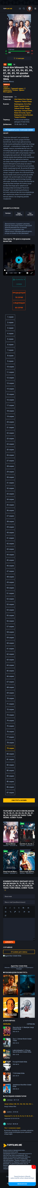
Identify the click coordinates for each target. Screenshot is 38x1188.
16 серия (10, 400)
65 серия (10, 671)
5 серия (10, 339)
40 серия (10, 533)
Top (7, 8)
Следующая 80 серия (19, 305)
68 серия (10, 687)
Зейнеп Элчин (19, 108)
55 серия (10, 615)
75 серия (10, 726)
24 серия (10, 444)
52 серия (10, 599)
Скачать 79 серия (20, 282)
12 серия (10, 378)
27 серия (10, 461)
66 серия (10, 676)
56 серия (10, 621)
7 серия (10, 350)
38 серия (10, 521)
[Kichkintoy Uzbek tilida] (10, 1007)
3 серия (10, 328)
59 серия (10, 638)
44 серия (10, 555)
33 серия (10, 494)
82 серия (10, 765)
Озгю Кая (27, 104)
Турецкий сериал (17, 88)
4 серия (10, 334)
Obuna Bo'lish (22, 1184)
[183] (6, 51)
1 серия (10, 317)
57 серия (10, 627)
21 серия (10, 428)
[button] (6, 908)
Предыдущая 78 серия (19, 295)
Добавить (9, 942)
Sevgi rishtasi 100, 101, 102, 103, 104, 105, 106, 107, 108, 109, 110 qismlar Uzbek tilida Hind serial (19, 1104)
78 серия (10, 743)
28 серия (10, 466)
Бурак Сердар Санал (21, 106)
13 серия (10, 383)
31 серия (10, 483)
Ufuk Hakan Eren (20, 99)
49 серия (10, 582)
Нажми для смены (19, 952)
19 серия (10, 416)
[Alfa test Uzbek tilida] (27, 1007)
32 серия (10, 488)
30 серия (10, 477)
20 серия (10, 422)
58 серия (10, 632)
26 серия (10, 455)
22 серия (10, 433)
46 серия (10, 566)
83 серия (10, 770)
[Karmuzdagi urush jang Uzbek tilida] (10, 985)
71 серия (10, 704)
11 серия (10, 372)
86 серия (10, 787)
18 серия (10, 411)
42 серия (10, 544)
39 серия (10, 527)
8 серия (10, 356)
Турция (5, 87)
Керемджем (18, 104)
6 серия (10, 345)
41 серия (10, 538)
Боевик (15, 90)
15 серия (10, 394)
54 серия (10, 610)
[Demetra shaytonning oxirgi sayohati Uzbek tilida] (27, 985)
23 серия (10, 439)
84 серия (10, 776)
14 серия (10, 389)
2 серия (10, 322)
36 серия (10, 510)
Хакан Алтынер (19, 113)
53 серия (10, 604)
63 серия (10, 660)
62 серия (10, 654)
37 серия (10, 516)
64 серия (10, 665)
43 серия (10, 549)
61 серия (10, 649)
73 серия (10, 715)
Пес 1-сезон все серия (12, 1128)
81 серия (10, 759)
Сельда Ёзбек (27, 110)
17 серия (10, 405)
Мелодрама (7, 92)
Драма (21, 90)
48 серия (10, 577)
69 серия (10, 693)
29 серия (10, 472)
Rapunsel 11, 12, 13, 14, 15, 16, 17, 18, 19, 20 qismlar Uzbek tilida (19, 1116)
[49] (32, 51)
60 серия (10, 643)
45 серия (10, 560)
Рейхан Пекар (27, 101)
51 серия (10, 593)
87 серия (10, 793)
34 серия (10, 499)
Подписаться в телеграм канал (20, 130)
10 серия (10, 367)
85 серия (10, 782)
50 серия (10, 588)
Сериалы (6, 88)
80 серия (10, 754)
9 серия (10, 361)
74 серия (10, 721)
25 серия (10, 450)
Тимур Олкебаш (20, 117)
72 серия (10, 709)
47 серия (10, 571)
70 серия (10, 698)
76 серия (10, 732)
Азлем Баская (27, 115)
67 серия (10, 682)
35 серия (10, 505)
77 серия (10, 737)
